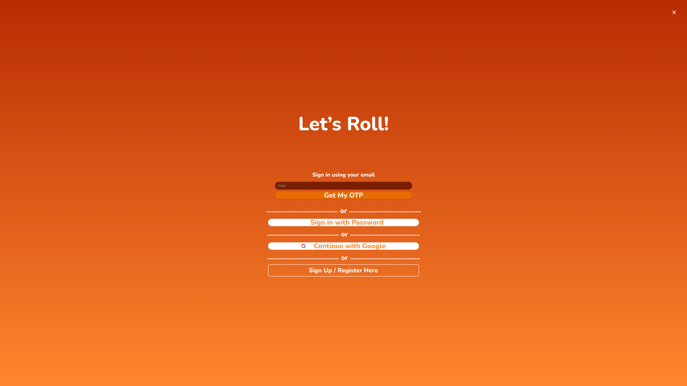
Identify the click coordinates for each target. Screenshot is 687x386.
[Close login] (674, 12)
